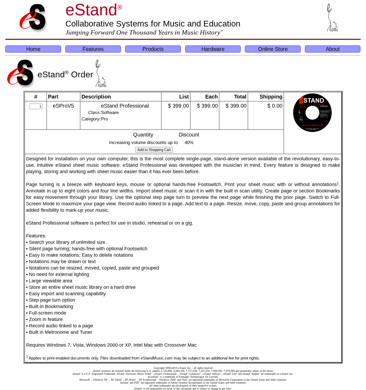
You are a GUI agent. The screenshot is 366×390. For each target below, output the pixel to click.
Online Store (273, 49)
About (333, 49)
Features (93, 49)
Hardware (213, 49)
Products (153, 49)
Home (33, 49)
